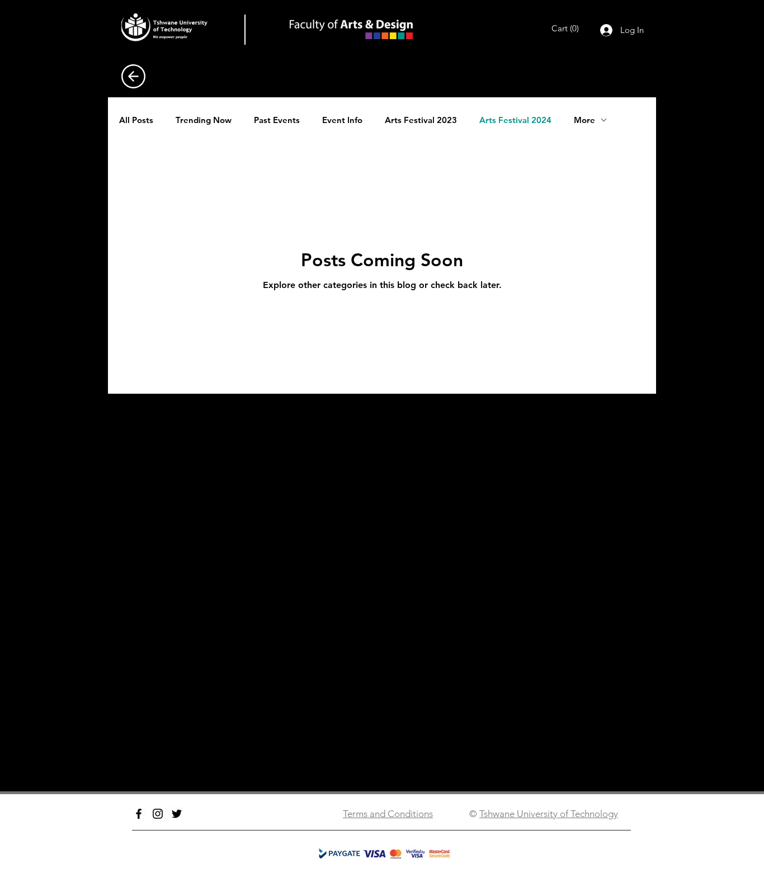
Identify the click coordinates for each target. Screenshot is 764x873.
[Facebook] (138, 813)
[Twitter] (176, 813)
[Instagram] (157, 813)
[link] (567, 28)
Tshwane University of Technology (548, 813)
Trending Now (204, 120)
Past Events (277, 120)
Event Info (342, 120)
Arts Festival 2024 (515, 120)
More (584, 120)
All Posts (136, 120)
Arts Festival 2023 (421, 120)
